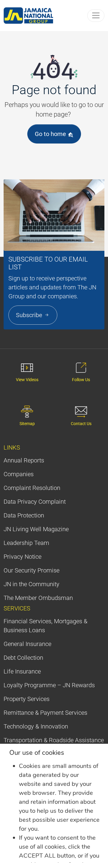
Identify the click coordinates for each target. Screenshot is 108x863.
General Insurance (27, 643)
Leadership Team (26, 542)
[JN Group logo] (28, 15)
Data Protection (24, 515)
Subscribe (30, 315)
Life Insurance (22, 671)
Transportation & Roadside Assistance (54, 740)
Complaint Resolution (32, 487)
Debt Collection (23, 657)
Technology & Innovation (36, 726)
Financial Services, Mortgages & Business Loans (45, 626)
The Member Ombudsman (38, 597)
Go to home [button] (51, 134)
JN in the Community (31, 584)
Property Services (27, 698)
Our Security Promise (31, 570)
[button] (95, 15)
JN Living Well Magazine (36, 529)
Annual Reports (24, 460)
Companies (19, 474)
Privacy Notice (22, 556)
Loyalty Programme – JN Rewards (49, 685)
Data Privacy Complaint (35, 501)
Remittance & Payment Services (45, 712)
